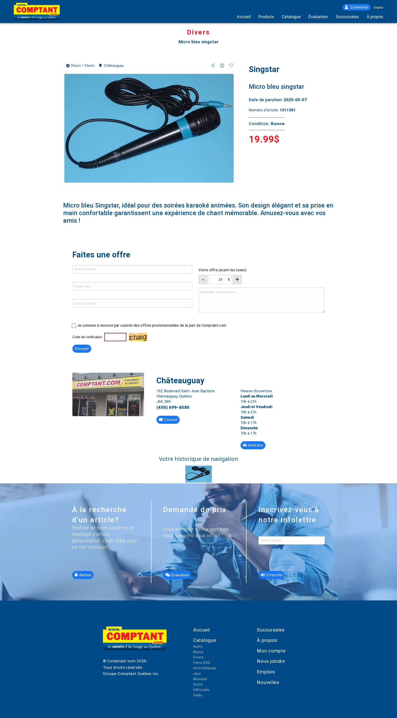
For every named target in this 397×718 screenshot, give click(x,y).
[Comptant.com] (135, 642)
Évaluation (179, 575)
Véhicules (201, 690)
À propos (267, 640)
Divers (198, 657)
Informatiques (204, 668)
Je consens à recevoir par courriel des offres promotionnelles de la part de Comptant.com (151, 325)
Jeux (197, 674)
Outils (198, 684)
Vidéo (197, 695)
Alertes (84, 575)
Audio (197, 646)
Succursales (271, 630)
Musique (200, 679)
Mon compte (271, 651)
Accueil (201, 630)
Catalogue (204, 640)
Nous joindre (271, 661)
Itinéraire (255, 445)
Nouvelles (268, 682)
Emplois (266, 672)
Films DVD (201, 663)
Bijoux (198, 652)
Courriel (170, 420)
